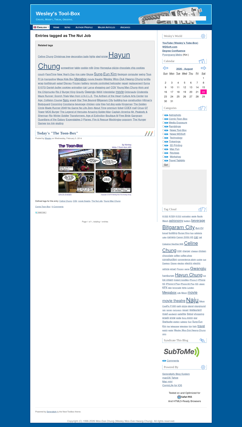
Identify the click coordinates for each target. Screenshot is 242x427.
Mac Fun (174, 149)
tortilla (147, 79)
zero (164, 333)
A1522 (165, 216)
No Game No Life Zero (80, 108)
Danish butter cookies (58, 87)
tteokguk (122, 74)
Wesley (48, 138)
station (176, 321)
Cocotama (68, 104)
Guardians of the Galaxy (51, 119)
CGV (113, 87)
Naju (66, 100)
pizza (115, 68)
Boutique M (112, 115)
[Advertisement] (184, 187)
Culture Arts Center (133, 96)
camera (171, 237)
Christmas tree (62, 56)
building (118, 100)
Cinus (140, 108)
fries (103, 104)
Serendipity (52, 411)
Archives (125, 27)
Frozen (77, 83)
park (179, 306)
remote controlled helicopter (105, 83)
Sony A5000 (187, 317)
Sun (190, 321)
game (186, 268)
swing (142, 74)
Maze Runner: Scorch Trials (53, 96)
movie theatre (95, 79)
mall (134, 108)
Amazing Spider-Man (99, 111)
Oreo (96, 67)
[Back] (165, 68)
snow (104, 56)
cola (98, 104)
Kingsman (127, 104)
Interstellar (109, 92)
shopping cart (102, 87)
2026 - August (184, 69)
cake (164, 237)
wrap (40, 83)
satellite (182, 314)
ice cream (167, 279)
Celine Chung (45, 56)
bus (125, 100)
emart (173, 269)
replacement (136, 83)
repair (125, 83)
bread (165, 232)
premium (112, 108)
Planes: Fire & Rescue (95, 119)
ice (204, 275)
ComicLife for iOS (172, 385)
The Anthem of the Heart (107, 96)
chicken (90, 104)
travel (201, 326)
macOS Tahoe (170, 377)
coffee (177, 255)
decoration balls (80, 56)
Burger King (68, 92)
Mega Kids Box (65, 79)
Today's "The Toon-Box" (57, 133)
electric (188, 263)
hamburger (168, 275)
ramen (169, 310)
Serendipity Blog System (176, 374)
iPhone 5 (193, 279)
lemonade (176, 287)
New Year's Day (66, 74)
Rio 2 (58, 92)
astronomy (176, 220)
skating (59, 123)
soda (118, 104)
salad (60, 83)
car (85, 87)
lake (170, 287)
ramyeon (177, 309)
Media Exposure (178, 122)
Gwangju (90, 92)
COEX (127, 108)
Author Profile (84, 27)
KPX (164, 287)
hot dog (110, 104)
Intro (67, 27)
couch (41, 74)
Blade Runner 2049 (56, 108)
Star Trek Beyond (86, 100)
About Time (100, 108)
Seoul (190, 314)
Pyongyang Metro (172, 54)
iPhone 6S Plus (187, 283)
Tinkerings (175, 141)
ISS (196, 283)
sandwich (172, 313)
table (77, 67)
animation (76, 87)
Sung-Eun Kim (105, 73)
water (170, 330)
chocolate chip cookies (132, 67)
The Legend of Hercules (73, 111)
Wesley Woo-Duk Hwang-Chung (123, 79)
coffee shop (186, 255)
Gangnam (136, 115)
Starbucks (167, 321)
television (184, 326)
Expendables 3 (74, 119)
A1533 (178, 216)
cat (200, 237)
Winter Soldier (61, 115)
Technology (176, 137)
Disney (67, 83)
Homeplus (105, 67)
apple (193, 216)
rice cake (80, 74)
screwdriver (67, 67)
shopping (199, 314)
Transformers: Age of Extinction (87, 115)
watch (165, 330)
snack (73, 100)
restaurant (195, 310)
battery (85, 83)
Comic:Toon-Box (42, 206)
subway (183, 321)
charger (186, 251)
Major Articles (106, 27)
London (190, 287)
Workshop (175, 156)
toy (190, 326)
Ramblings (175, 126)
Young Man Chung (127, 87)
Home (56, 27)
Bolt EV (199, 228)
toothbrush (50, 83)
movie (120, 91)
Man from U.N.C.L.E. (81, 96)
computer (133, 74)
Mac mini (167, 381)
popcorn (127, 119)
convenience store (187, 259)
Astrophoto (175, 115)
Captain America (121, 111)
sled (98, 56)
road (165, 314)
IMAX (99, 92)
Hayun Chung (189, 274)
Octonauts (130, 92)
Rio (51, 115)
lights (92, 56)
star (195, 317)
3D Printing (176, 145)
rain (164, 310)
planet (191, 306)
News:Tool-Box (178, 130)
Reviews (174, 152)
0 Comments (57, 206)
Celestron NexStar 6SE (172, 243)
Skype (89, 74)
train (195, 326)
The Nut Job (97, 200)
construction (135, 100)
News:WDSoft (177, 134)
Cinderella (142, 92)
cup (204, 259)
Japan (202, 283)
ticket (121, 108)
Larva (91, 87)
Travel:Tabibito (177, 160)
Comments (173, 360)
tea (168, 326)
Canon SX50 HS (184, 237)
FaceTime (50, 74)
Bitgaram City (105, 100)
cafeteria (198, 232)
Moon (184, 292)
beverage (80, 104)
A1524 (172, 216)
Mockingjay (115, 119)
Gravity (80, 92)
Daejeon (166, 263)
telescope (175, 326)
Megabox (80, 79)
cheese (194, 251)
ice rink (51, 123)
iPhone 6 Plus (173, 283)
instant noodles (181, 279)
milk (91, 67)
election (180, 263)
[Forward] (203, 68)
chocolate (167, 255)
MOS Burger (52, 111)
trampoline (50, 79)
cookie (84, 67)
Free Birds (125, 115)
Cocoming (56, 104)
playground (200, 306)
